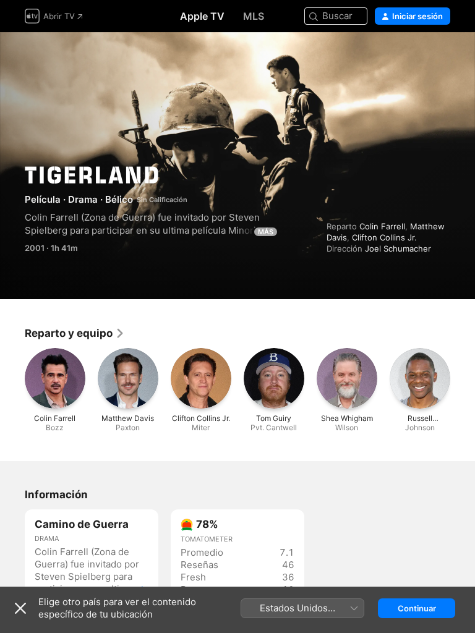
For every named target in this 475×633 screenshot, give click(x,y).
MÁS (265, 231)
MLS (253, 16)
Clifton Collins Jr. (384, 237)
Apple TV (202, 16)
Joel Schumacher (398, 248)
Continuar (417, 608)
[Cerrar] (20, 608)
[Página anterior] (12, 378)
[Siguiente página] (462, 378)
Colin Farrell (382, 226)
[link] (75, 333)
